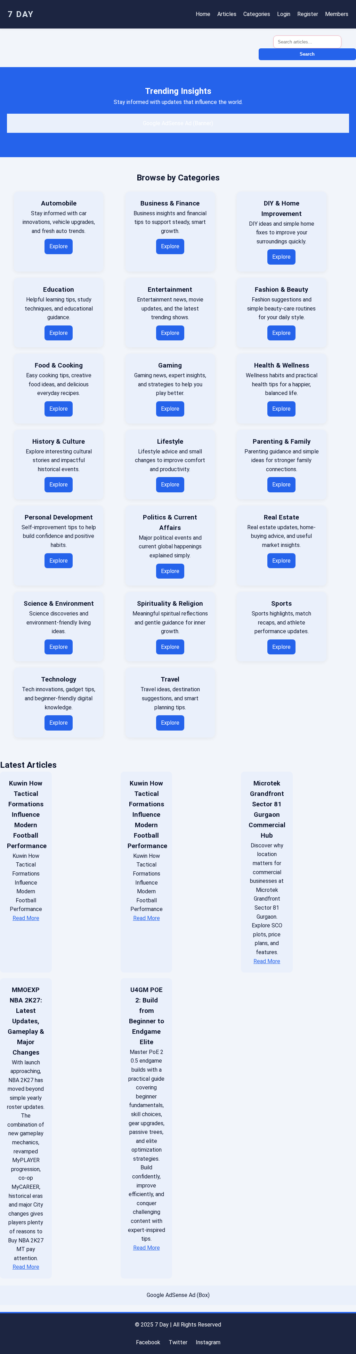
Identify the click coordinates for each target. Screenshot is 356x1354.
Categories (256, 14)
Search (307, 54)
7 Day (21, 14)
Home (203, 14)
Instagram (208, 1342)
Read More (26, 918)
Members (336, 14)
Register (307, 14)
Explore (58, 246)
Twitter (178, 1342)
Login (283, 14)
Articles (226, 14)
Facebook (148, 1342)
